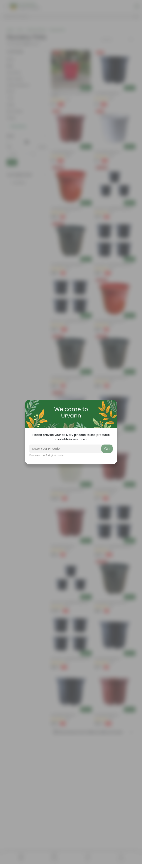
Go (107, 448)
